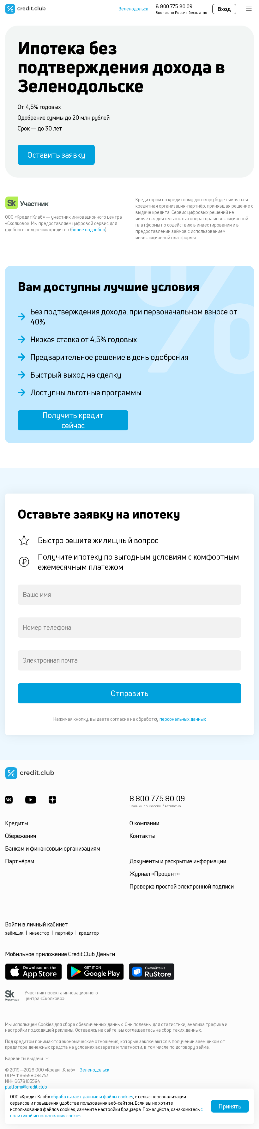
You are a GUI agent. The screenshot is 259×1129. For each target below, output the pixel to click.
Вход (224, 9)
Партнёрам (19, 861)
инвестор (39, 933)
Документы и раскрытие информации (178, 861)
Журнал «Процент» (155, 873)
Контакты (142, 836)
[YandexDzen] (52, 800)
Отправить (129, 693)
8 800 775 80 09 (174, 6)
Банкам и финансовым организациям (52, 848)
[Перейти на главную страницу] (25, 9)
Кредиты (16, 823)
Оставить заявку (56, 155)
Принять (230, 1106)
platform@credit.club (26, 1087)
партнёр (64, 933)
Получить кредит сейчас (73, 420)
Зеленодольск (133, 8)
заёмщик (14, 933)
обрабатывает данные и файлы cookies (92, 1097)
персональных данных (183, 719)
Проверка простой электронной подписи (182, 886)
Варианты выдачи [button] (24, 1058)
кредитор (89, 933)
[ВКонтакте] (9, 800)
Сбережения (20, 836)
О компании (144, 823)
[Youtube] (30, 800)
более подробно (88, 230)
